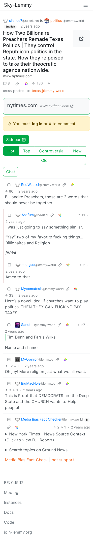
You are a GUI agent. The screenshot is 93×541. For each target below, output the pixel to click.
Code (9, 522)
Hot (10, 150)
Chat (10, 171)
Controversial (51, 150)
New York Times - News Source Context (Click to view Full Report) (45, 436)
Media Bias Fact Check (26, 459)
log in (37, 123)
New (77, 150)
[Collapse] (9, 185)
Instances (13, 502)
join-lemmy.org (18, 532)
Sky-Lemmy (18, 5)
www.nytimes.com (17, 76)
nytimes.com (22, 105)
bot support (63, 459)
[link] (17, 83)
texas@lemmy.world (48, 90)
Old (44, 160)
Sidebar (13, 139)
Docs (9, 512)
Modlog (11, 492)
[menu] (85, 5)
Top (26, 150)
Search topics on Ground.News (38, 449)
